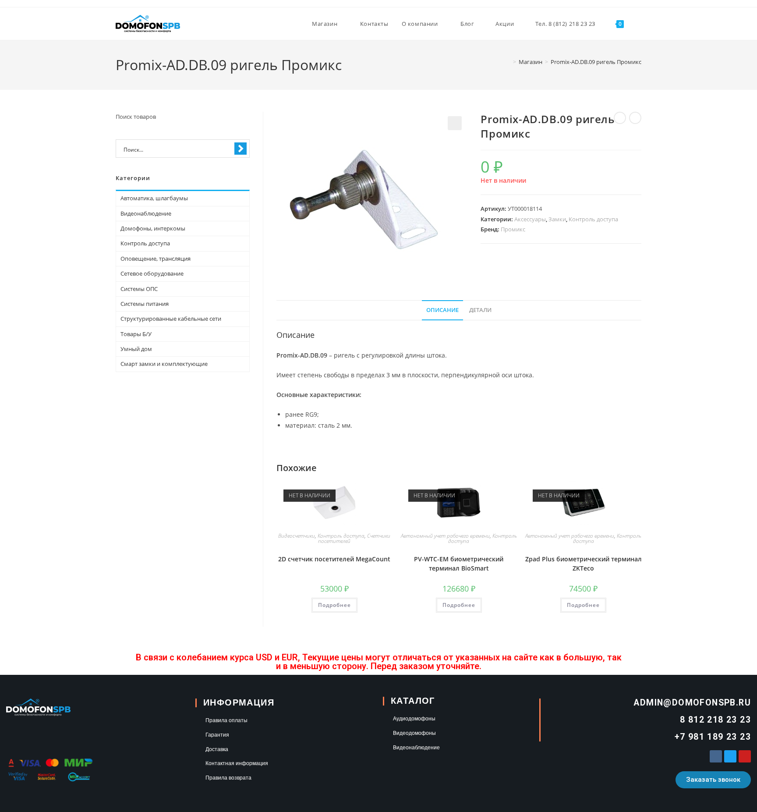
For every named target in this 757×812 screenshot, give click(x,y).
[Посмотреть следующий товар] (635, 118)
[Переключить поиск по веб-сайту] (639, 23)
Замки (557, 219)
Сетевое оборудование (152, 273)
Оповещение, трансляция (155, 258)
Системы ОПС (139, 289)
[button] (455, 123)
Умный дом (136, 349)
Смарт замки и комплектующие (164, 364)
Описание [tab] (442, 310)
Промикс (513, 229)
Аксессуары (530, 219)
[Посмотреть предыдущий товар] (620, 118)
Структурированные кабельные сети (170, 319)
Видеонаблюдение (145, 213)
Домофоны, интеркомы (152, 228)
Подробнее (334, 605)
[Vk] (716, 756)
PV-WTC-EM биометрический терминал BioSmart (458, 563)
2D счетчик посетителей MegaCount (334, 559)
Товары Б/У (136, 334)
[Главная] (508, 62)
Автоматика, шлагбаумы (154, 198)
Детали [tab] (480, 310)
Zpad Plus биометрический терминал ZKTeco (583, 563)
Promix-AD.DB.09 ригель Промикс (596, 62)
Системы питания (144, 304)
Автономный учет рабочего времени (445, 535)
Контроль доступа (593, 219)
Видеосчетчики (296, 535)
